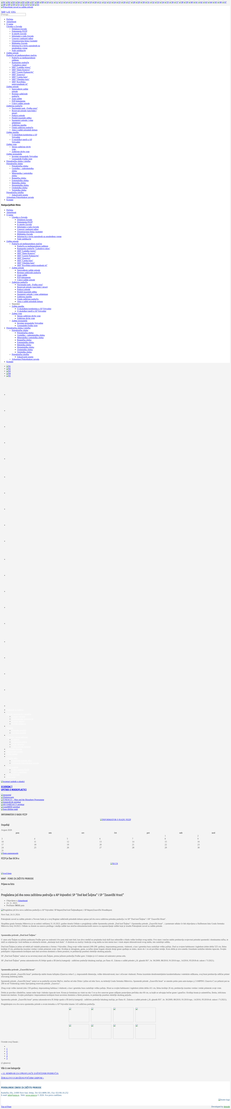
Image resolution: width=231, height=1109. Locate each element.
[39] (186, 2)
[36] (171, 2)
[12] (56, 2)
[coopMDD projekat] (11, 802)
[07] (32, 2)
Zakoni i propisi (18, 716)
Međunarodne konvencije (22, 719)
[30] (142, 2)
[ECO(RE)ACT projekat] (12, 804)
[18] (85, 2)
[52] (22, 4)
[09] (42, 2)
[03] (13, 2)
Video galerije (12, 767)
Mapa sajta (11, 777)
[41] (195, 2)
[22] (104, 2)
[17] (80, 2)
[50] (13, 4)
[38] (181, 2)
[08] (37, 2)
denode (227, 1107)
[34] (162, 2)
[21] (99, 2)
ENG (13, 12)
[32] (152, 2)
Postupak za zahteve (15, 710)
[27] (128, 2)
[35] (167, 2)
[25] (118, 2)
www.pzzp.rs (31, 1095)
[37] (176, 2)
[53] (27, 4)
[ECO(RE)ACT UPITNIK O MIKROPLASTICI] (13, 781)
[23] (109, 2)
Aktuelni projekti (19, 730)
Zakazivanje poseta (14, 751)
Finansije (15, 739)
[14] (65, 2)
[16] (75, 2)
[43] (205, 2)
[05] (22, 2)
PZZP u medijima (19, 772)
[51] (18, 4)
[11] (51, 2)
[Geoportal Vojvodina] (6, 795)
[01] (3, 2)
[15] (70, 2)
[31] (147, 2)
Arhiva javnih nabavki (21, 747)
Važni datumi (12, 754)
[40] (191, 2)
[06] (27, 2)
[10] (46, 2)
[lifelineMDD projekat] (9, 809)
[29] (138, 2)
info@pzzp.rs (13, 1095)
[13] (61, 2)
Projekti (9, 728)
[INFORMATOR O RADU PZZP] (115, 819)
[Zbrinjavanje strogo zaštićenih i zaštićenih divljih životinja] (7, 797)
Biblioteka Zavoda (14, 749)
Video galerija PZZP (20, 770)
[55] (37, 4)
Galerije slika (12, 758)
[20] (94, 2)
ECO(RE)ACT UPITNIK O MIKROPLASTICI (14, 788)
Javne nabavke (18, 744)
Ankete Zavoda (13, 774)
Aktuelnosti (23, 900)
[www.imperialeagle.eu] (9, 853)
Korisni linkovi (18, 721)
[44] (210, 2)
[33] (157, 2)
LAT (8, 12)
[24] (114, 2)
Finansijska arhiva (19, 742)
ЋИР (3, 12)
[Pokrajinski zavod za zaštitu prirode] (17, 7)
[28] (133, 2)
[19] (90, 2)
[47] (224, 2)
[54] (32, 4)
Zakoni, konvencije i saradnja (18, 714)
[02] (8, 2)
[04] (18, 2)
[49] (8, 4)
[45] (215, 2)
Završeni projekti (19, 733)
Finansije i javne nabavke (17, 737)
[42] (200, 2)
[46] (219, 2)
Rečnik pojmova (19, 724)
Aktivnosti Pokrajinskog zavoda (25, 763)
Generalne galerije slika (22, 760)
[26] (123, 2)
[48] (3, 4)
